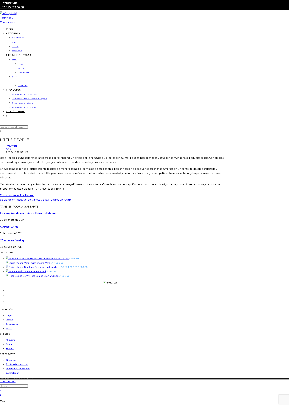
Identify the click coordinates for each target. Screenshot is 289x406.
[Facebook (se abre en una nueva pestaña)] (7, 295)
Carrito (9, 344)
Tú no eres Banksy (12, 240)
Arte (8, 149)
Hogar (9, 315)
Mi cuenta (10, 339)
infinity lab (12, 146)
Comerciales (12, 324)
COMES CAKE (9, 226)
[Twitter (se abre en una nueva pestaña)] (7, 290)
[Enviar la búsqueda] (29, 386)
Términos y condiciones (18, 368)
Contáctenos (12, 373)
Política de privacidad (17, 364)
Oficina (9, 319)
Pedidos (10, 348)
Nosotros (11, 360)
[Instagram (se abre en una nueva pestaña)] (7, 301)
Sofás (9, 328)
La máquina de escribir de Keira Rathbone (28, 213)
